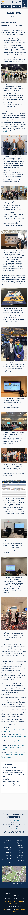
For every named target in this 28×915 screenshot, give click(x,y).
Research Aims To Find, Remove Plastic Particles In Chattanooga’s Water (12, 747)
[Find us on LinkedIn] (9, 832)
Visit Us (6, 6)
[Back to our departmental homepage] (3, 884)
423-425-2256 (15, 826)
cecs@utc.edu (14, 828)
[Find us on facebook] (23, 832)
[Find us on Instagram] (20, 832)
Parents (8, 852)
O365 (18, 843)
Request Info (16, 6)
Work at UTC (21, 858)
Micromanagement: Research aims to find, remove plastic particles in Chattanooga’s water (13, 736)
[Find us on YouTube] (12, 832)
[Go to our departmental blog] (5, 832)
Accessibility (10, 903)
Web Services (18, 903)
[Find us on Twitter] (16, 832)
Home (2, 16)
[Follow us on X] (17, 884)
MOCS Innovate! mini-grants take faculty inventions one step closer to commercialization (13, 729)
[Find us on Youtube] (14, 884)
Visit (9, 862)
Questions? (14, 892)
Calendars (20, 855)
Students (8, 840)
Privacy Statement (18, 901)
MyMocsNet (20, 840)
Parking (8, 855)
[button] (16, 2)
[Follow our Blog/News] (6, 884)
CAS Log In (20, 860)
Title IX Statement (8, 901)
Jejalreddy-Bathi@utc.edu (13, 785)
